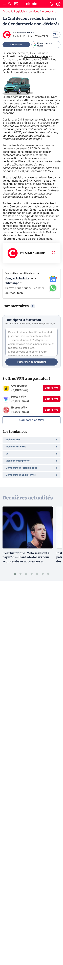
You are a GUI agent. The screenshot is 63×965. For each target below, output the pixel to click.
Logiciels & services (26, 11)
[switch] (52, 4)
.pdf (11, 123)
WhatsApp (12, 283)
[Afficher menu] (4, 4)
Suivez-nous (16, 45)
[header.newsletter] (16, 4)
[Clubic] (31, 4)
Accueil (7, 11)
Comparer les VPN (31, 420)
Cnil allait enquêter (36, 56)
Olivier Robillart (25, 33)
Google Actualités (17, 278)
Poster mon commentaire (31, 362)
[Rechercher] (10, 4)
